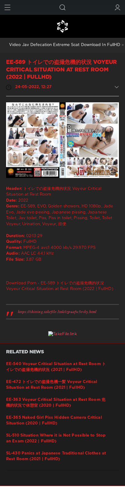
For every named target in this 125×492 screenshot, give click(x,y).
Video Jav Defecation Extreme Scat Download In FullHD (64, 45)
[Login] (117, 7)
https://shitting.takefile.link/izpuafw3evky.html (57, 311)
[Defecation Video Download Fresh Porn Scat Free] (62, 26)
